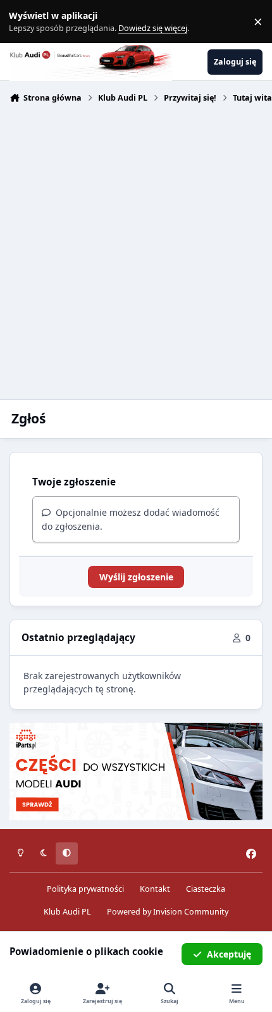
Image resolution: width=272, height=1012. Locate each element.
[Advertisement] (136, 250)
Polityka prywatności (85, 889)
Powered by (167, 911)
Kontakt (155, 889)
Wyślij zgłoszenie (136, 577)
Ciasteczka (205, 889)
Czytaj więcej (27, 22)
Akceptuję (229, 954)
